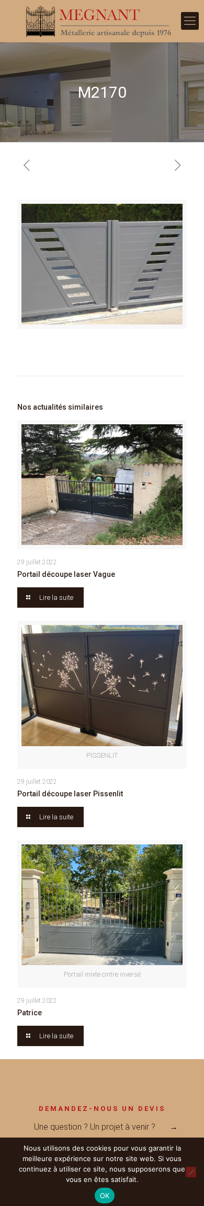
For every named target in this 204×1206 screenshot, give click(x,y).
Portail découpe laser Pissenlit (70, 794)
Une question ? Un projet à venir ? (94, 1127)
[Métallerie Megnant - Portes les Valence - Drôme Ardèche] (102, 21)
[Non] (191, 1172)
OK (105, 1195)
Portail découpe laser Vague (66, 574)
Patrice (29, 1012)
